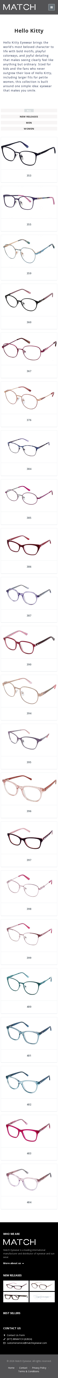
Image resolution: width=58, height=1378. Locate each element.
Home (11, 1367)
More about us (12, 1263)
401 (29, 1055)
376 (29, 420)
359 (29, 273)
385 (29, 518)
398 (29, 909)
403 (29, 1153)
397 (29, 860)
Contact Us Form (15, 1335)
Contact (23, 1367)
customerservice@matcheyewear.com (27, 1342)
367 (29, 371)
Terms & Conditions (28, 1371)
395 (29, 762)
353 (29, 175)
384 (29, 469)
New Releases (29, 116)
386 (29, 566)
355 (29, 224)
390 (29, 664)
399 (29, 958)
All (29, 110)
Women (29, 128)
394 (29, 713)
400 (29, 1006)
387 (29, 615)
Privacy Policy (39, 1367)
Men (29, 122)
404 (29, 1202)
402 (29, 1104)
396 (29, 811)
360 (29, 322)
